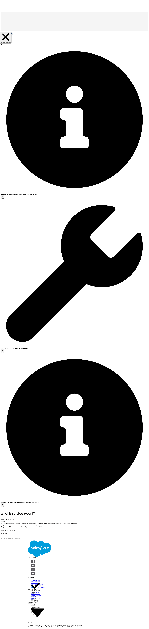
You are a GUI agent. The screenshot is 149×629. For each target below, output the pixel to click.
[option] (35, 586)
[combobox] (37, 613)
